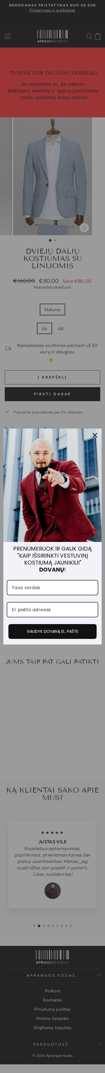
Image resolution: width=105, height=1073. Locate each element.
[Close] (95, 435)
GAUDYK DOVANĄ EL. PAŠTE (52, 631)
